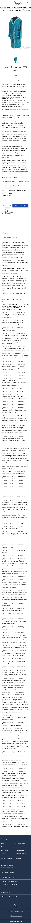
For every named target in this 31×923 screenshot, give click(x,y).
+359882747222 (13, 884)
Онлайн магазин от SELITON (15, 921)
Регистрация (4, 850)
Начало (2, 14)
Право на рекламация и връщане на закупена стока (7, 867)
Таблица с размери (24, 181)
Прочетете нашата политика (15, 911)
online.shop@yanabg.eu (13, 881)
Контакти (18, 858)
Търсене (3, 853)
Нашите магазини (20, 846)
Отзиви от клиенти (21, 843)
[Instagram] (7, 888)
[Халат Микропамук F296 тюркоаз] (15, 48)
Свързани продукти (10, 237)
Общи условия (20, 850)
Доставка (3, 862)
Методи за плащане (6, 858)
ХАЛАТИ (8, 14)
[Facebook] (3, 888)
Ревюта (5, 233)
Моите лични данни (16, 916)
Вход (2, 846)
